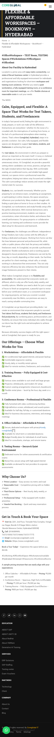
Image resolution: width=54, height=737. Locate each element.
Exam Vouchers (8, 674)
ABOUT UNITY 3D (9, 634)
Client (4, 691)
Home (4, 40)
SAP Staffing (7, 665)
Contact (5, 708)
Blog (4, 713)
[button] (6, 730)
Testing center (8, 669)
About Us (6, 704)
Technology (7, 687)
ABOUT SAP (7, 630)
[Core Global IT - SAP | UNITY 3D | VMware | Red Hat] (11, 6)
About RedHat (8, 638)
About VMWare (8, 643)
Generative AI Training (11, 647)
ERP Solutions (8, 660)
